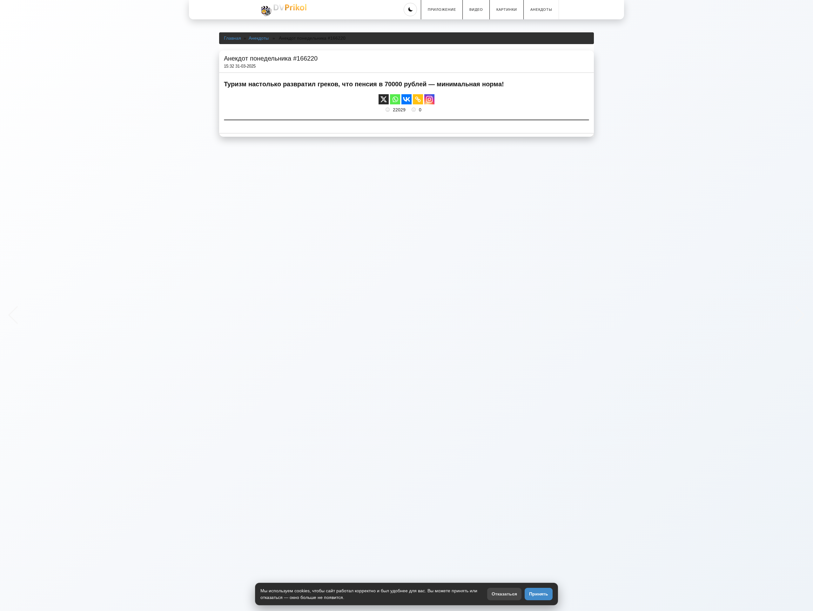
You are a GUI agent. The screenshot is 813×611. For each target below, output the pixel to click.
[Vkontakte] (406, 99)
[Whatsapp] (395, 99)
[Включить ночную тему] (410, 9)
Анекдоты (541, 9)
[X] (384, 99)
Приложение (442, 9)
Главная (232, 38)
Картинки (506, 9)
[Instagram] (429, 99)
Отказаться (504, 593)
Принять (538, 593)
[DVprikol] (283, 10)
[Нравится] (388, 109)
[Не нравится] (414, 109)
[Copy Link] (418, 99)
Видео (476, 9)
